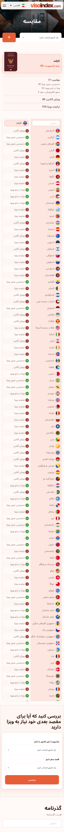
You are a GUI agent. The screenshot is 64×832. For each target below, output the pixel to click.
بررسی (32, 780)
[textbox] (40, 37)
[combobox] (41, 37)
